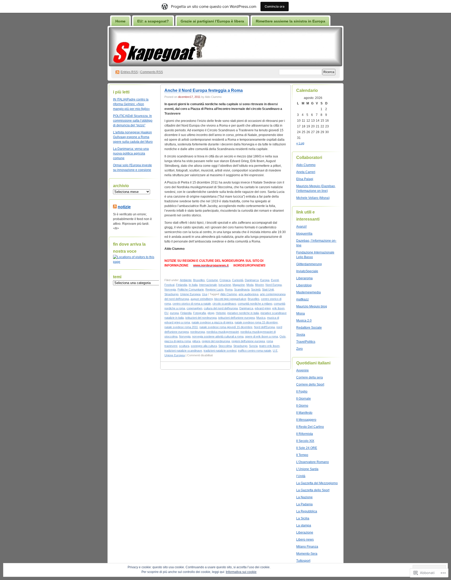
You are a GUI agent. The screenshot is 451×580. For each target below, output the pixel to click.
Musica (260, 317)
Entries (129, 72)
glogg (210, 313)
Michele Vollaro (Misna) (313, 198)
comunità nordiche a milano (255, 303)
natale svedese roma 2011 (181, 327)
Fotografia (199, 313)
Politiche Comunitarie (190, 289)
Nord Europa (273, 284)
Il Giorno (302, 405)
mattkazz (302, 299)
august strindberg (202, 298)
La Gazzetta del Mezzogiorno (317, 483)
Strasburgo (171, 294)
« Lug (300, 143)
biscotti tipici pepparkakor (230, 298)
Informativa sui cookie (241, 572)
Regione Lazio (214, 289)
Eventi (275, 280)
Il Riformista (304, 434)
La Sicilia (302, 518)
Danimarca (252, 280)
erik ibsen (278, 308)
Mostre (259, 284)
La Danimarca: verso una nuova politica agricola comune (131, 153)
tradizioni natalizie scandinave (183, 350)
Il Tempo (302, 455)
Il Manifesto (304, 413)
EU (166, 313)
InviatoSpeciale (307, 271)
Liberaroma (304, 278)
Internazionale (208, 284)
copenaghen (194, 308)
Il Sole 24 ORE (306, 448)
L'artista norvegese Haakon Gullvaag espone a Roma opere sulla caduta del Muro (133, 137)
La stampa (303, 525)
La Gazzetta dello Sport (312, 490)
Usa (204, 294)
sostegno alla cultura (204, 345)
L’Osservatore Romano (312, 462)
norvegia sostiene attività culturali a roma (218, 336)
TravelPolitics (305, 342)
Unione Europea (190, 294)
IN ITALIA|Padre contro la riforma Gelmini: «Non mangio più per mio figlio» (131, 104)
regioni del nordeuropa (216, 341)
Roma (229, 289)
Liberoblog (304, 285)
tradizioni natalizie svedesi (220, 350)
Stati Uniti (268, 289)
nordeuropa (197, 331)
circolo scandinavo (224, 303)
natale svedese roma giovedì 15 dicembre (225, 327)
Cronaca (224, 280)
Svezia (253, 345)
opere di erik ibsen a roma (261, 336)
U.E (275, 350)
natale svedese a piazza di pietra (212, 322)
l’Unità (300, 476)
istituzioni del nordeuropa (201, 317)
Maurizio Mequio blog (311, 306)
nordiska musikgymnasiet (222, 331)
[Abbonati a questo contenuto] (115, 207)
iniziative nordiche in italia (243, 313)
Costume (212, 280)
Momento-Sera (306, 553)
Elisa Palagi (304, 179)
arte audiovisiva (248, 294)
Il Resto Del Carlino (310, 427)
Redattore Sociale (309, 327)
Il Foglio (301, 391)
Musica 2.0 (304, 320)
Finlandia (181, 284)
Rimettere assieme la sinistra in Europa (290, 21)
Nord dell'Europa (264, 327)
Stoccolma (225, 345)
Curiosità (237, 280)
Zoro (299, 349)
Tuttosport (303, 561)
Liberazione (304, 532)
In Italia (193, 284)
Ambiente (186, 280)
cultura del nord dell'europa (221, 308)
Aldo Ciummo (228, 294)
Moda (249, 284)
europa (174, 313)
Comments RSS (151, 72)
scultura (184, 345)
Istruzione (224, 284)
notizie (124, 207)
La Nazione (304, 497)
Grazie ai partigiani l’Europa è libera (212, 21)
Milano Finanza (307, 546)
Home (120, 21)
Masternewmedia (308, 292)
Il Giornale (303, 398)
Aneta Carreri (305, 172)
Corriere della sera (309, 377)
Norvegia (170, 289)
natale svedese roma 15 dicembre (256, 322)
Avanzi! (301, 226)
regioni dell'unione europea (248, 341)
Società (255, 289)
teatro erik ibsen (269, 345)
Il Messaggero (306, 420)
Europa (264, 280)
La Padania (304, 504)
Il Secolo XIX (305, 441)
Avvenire (302, 370)
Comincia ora (274, 6)
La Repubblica (306, 511)
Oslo (283, 336)
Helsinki (221, 313)
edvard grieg (263, 308)
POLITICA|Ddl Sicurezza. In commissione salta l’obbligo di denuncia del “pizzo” (132, 120)
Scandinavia (242, 289)
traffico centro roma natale (254, 350)
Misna (300, 313)
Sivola (300, 334)
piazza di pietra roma (177, 341)
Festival (169, 284)
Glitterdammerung (309, 264)
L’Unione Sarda (307, 469)
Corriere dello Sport (310, 384)
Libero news (305, 539)
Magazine (239, 284)
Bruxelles (199, 280)
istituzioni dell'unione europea (236, 317)
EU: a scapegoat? (153, 21)
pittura (196, 341)
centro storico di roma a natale (192, 303)
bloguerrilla (304, 233)
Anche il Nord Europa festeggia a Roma (203, 90)
